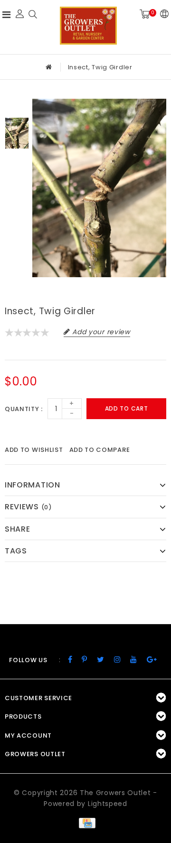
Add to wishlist (34, 449)
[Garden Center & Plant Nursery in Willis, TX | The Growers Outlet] (88, 26)
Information (32, 484)
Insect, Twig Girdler (100, 67)
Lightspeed (107, 803)
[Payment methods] (85, 822)
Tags (16, 550)
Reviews (28, 506)
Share (17, 529)
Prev (17, 106)
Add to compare (99, 449)
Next (17, 160)
